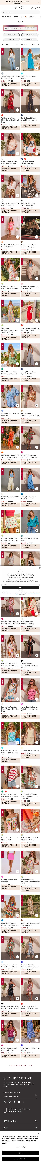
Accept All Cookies (20, 1159)
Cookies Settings (20, 1147)
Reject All (20, 1153)
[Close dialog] (39, 567)
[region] (20, 1147)
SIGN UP (20, 587)
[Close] (38, 1133)
